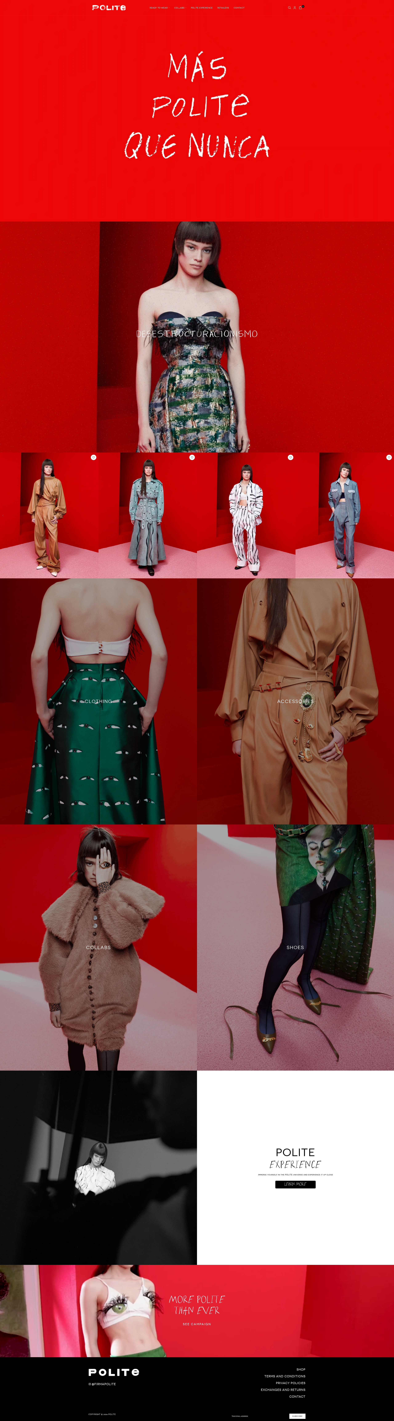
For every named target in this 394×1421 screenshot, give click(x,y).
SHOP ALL (197, 347)
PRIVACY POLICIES (291, 1383)
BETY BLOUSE (9, 575)
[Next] (389, 515)
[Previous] (5, 515)
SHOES (295, 947)
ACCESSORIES (295, 701)
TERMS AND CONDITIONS (285, 1376)
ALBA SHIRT (303, 575)
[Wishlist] (93, 457)
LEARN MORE (295, 1184)
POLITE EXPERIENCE (202, 8)
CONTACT (239, 8)
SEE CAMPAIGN (197, 1324)
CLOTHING (98, 701)
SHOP (301, 1369)
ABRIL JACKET (108, 575)
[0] (300, 7)
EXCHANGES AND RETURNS (283, 1390)
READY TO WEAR (159, 8)
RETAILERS (223, 8)
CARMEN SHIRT (207, 575)
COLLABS (179, 8)
